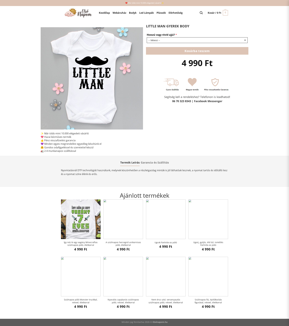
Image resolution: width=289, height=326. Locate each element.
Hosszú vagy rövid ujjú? (162, 34)
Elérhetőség (176, 12)
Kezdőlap (104, 12)
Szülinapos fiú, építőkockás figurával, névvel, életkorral (208, 301)
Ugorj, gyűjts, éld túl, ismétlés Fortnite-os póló (208, 244)
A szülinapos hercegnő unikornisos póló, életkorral (123, 244)
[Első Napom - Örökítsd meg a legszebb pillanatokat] (77, 13)
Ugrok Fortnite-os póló (166, 242)
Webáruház (119, 12)
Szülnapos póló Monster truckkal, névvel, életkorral (81, 301)
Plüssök (161, 12)
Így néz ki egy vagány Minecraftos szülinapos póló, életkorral (81, 244)
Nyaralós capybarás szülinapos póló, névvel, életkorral (123, 301)
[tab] (130, 162)
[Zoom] (45, 126)
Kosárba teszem (197, 51)
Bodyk (133, 12)
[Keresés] (201, 12)
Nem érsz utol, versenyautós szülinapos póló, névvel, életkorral (166, 301)
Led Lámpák (146, 12)
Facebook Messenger (208, 101)
